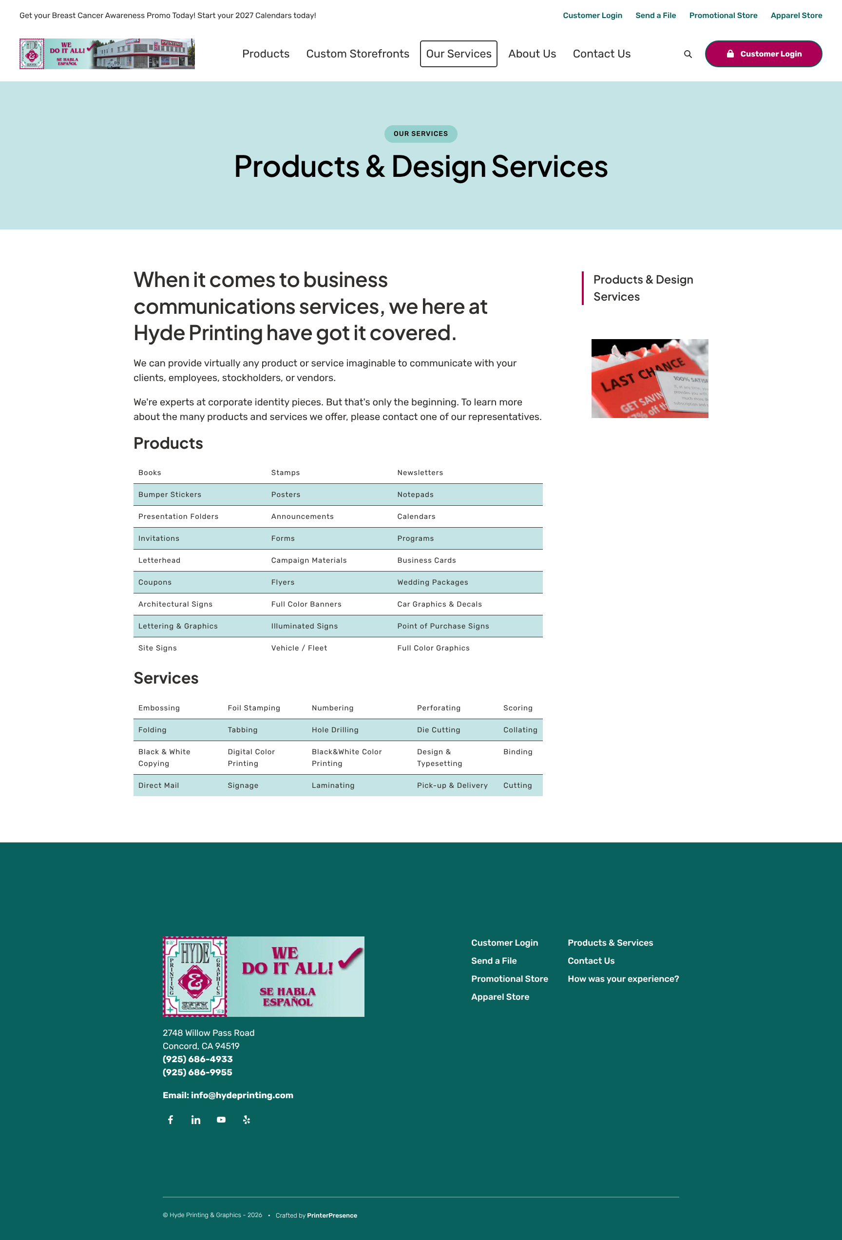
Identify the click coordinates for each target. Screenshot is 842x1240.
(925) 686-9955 (197, 1072)
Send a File (656, 15)
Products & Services (610, 942)
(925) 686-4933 (198, 1059)
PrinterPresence (332, 1216)
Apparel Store (797, 15)
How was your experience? (623, 978)
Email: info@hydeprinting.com (228, 1095)
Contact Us (602, 53)
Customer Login (592, 15)
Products (265, 53)
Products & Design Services (643, 288)
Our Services (459, 53)
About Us (532, 53)
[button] (688, 54)
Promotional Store (723, 15)
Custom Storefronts (357, 53)
